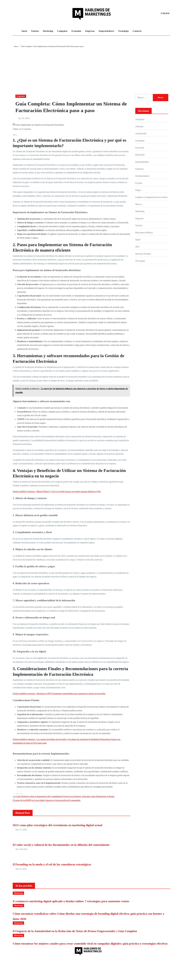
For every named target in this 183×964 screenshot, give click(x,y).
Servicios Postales (143, 254)
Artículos (139, 126)
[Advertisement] (91, 68)
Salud (137, 239)
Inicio (24, 31)
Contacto (137, 31)
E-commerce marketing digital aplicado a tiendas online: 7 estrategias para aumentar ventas (71, 901)
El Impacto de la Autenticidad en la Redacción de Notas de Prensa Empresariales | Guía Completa (75, 931)
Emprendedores (106, 31)
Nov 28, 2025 (21, 849)
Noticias (35, 31)
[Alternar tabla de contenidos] (15, 135)
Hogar (138, 190)
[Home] (16, 31)
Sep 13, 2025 (21, 869)
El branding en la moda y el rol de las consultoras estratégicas (52, 864)
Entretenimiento (142, 176)
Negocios (139, 218)
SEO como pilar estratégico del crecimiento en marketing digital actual (57, 825)
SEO (137, 247)
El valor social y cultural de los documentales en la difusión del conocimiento (61, 844)
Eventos (138, 183)
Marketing (48, 31)
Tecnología (123, 31)
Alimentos (139, 119)
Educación (140, 155)
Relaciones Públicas (144, 232)
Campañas (62, 31)
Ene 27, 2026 (21, 830)
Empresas (90, 31)
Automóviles (140, 133)
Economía (76, 31)
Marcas (138, 204)
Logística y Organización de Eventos (151, 197)
